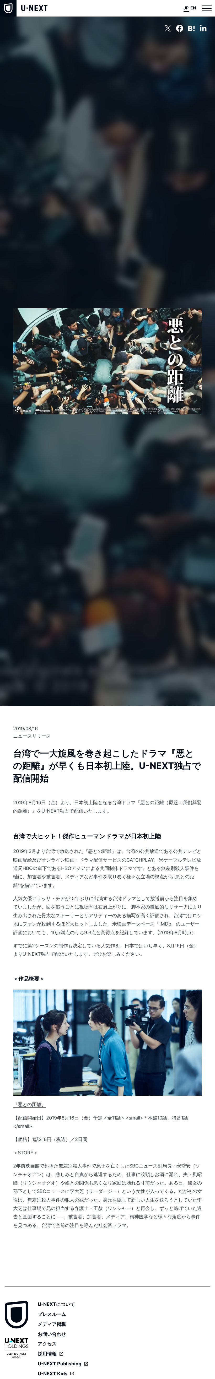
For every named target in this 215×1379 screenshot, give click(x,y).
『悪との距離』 (29, 1104)
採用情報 (47, 1353)
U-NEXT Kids (52, 1373)
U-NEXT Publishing (59, 1363)
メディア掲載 (52, 1324)
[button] (206, 8)
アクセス (47, 1343)
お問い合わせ (52, 1334)
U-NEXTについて (56, 1304)
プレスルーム (52, 1314)
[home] (23, 8)
